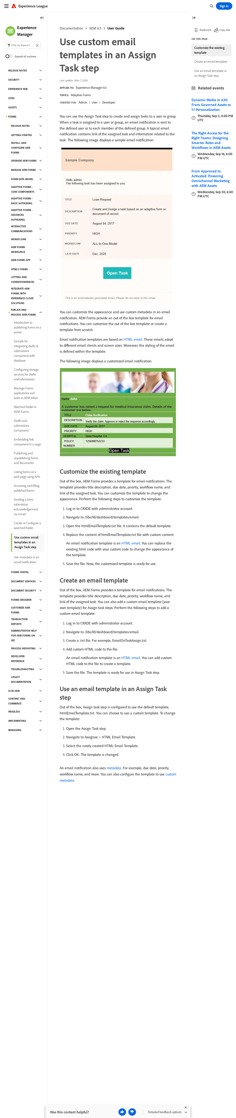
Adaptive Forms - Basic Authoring (22, 201)
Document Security (23, 590)
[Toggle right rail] (194, 18)
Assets (12, 107)
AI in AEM (14, 690)
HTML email (133, 339)
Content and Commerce (16, 701)
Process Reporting (23, 648)
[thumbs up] (122, 1112)
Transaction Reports (19, 622)
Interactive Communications (21, 229)
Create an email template (210, 61)
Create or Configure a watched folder (27, 525)
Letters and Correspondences (22, 279)
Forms (12, 116)
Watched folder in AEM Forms (25, 409)
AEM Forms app (20, 260)
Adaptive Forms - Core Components (22, 189)
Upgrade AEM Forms (24, 160)
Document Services (23, 581)
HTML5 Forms (19, 269)
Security (13, 79)
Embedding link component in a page (27, 441)
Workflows (18, 239)
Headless (14, 711)
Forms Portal (20, 572)
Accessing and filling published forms (26, 488)
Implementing (17, 720)
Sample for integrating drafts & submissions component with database (26, 351)
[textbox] (23, 45)
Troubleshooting (22, 669)
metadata (114, 768)
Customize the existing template (209, 50)
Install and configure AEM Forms (20, 147)
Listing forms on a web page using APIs (27, 474)
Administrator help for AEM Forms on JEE (24, 635)
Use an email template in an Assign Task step (210, 73)
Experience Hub (18, 89)
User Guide (115, 28)
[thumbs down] (132, 1112)
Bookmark (205, 30)
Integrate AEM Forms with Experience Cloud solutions (22, 296)
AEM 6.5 (95, 28)
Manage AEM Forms (23, 170)
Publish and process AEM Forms (23, 312)
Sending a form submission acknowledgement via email (26, 506)
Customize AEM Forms (20, 610)
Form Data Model (22, 179)
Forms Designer (21, 599)
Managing (14, 730)
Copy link (224, 30)
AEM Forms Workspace (18, 249)
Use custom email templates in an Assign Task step (26, 542)
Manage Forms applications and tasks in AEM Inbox (26, 393)
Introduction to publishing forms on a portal (27, 327)
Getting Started (21, 135)
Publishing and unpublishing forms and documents (26, 458)
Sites (11, 98)
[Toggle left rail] (42, 18)
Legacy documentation (21, 679)
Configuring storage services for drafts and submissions (26, 374)
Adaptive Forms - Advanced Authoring (22, 214)
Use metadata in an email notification (26, 559)
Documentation (71, 28)
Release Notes (17, 70)
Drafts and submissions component (21, 425)
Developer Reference (18, 659)
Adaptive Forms (81, 95)
